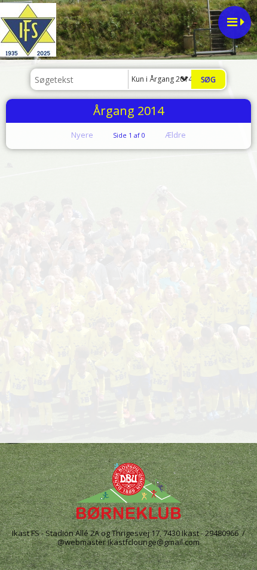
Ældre (176, 134)
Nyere (82, 134)
